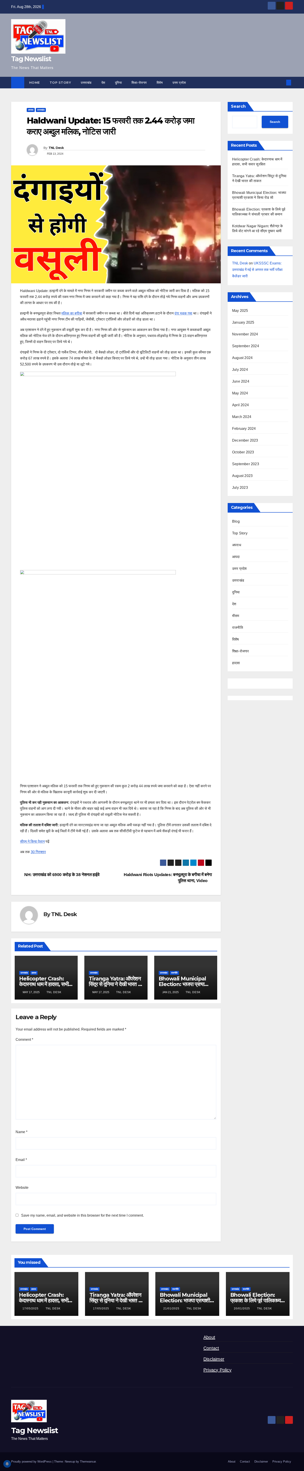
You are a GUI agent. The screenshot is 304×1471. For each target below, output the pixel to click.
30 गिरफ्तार (38, 852)
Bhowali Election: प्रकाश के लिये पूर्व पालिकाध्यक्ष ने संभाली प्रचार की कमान (257, 1300)
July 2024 (240, 369)
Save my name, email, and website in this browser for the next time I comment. (82, 1215)
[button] (281, 82)
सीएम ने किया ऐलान (32, 841)
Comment (24, 1039)
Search (238, 106)
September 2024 (245, 346)
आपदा (236, 557)
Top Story (60, 83)
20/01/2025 (242, 1308)
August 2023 (242, 476)
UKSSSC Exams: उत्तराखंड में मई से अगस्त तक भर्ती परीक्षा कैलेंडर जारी (257, 269)
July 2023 (240, 487)
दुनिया (118, 83)
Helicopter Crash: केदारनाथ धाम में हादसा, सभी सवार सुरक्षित (43, 984)
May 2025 (240, 310)
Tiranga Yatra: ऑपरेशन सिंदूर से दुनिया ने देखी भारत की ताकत (116, 984)
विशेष (160, 83)
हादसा (34, 973)
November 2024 (245, 334)
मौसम (235, 616)
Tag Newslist (31, 59)
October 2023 (243, 452)
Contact (211, 1348)
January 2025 (243, 322)
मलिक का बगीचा (71, 313)
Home (34, 83)
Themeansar (88, 1461)
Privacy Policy (217, 1370)
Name (21, 1132)
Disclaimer (213, 1359)
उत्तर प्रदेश (179, 83)
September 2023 (245, 464)
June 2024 (240, 381)
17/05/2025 (30, 1308)
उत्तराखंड (86, 83)
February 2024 (244, 428)
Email (21, 1160)
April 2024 (240, 405)
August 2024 (242, 358)
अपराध (30, 110)
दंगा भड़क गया (183, 313)
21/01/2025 (171, 1308)
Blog (236, 521)
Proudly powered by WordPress (32, 1461)
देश (103, 83)
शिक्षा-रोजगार (139, 83)
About (209, 1337)
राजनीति (174, 973)
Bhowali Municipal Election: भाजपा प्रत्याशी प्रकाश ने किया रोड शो (184, 984)
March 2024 (241, 417)
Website (22, 1187)
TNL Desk (56, 148)
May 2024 (240, 393)
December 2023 (245, 440)
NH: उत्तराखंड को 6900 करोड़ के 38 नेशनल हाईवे (61, 874)
